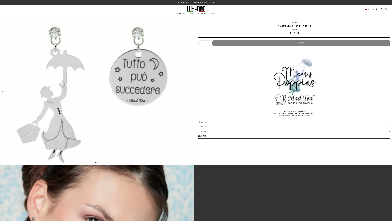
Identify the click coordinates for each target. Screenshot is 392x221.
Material (203, 127)
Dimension (204, 131)
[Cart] (385, 9)
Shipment (204, 136)
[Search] (377, 9)
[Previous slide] (2, 92)
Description (204, 122)
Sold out (301, 43)
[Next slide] (191, 92)
